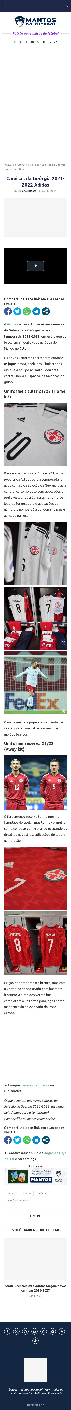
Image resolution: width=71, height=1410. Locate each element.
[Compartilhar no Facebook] (8, 311)
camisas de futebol (35, 1085)
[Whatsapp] (38, 42)
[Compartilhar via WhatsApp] (27, 311)
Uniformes (33, 164)
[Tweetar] (17, 311)
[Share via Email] (38, 1216)
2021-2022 (12, 1193)
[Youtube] (32, 42)
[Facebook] (15, 42)
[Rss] (50, 42)
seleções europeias (18, 1200)
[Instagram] (26, 42)
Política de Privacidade (48, 1393)
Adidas (27, 1193)
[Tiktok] (55, 42)
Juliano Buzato (27, 190)
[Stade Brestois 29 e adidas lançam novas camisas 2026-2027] (35, 1259)
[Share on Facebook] (30, 1216)
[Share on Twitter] (34, 1216)
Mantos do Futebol (14, 164)
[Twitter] (20, 42)
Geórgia (42, 1193)
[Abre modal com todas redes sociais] (46, 311)
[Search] (67, 6)
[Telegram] (44, 42)
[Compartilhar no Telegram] (36, 311)
